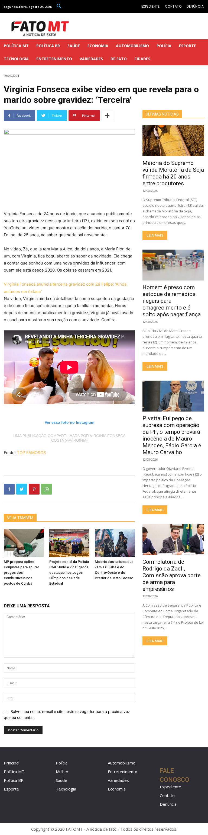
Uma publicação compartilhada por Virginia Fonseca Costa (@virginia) (69, 438)
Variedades (118, 780)
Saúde (61, 780)
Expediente (170, 786)
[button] (59, 6)
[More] (107, 115)
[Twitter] (21, 489)
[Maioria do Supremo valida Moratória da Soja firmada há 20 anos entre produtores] (173, 140)
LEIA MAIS (155, 235)
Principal (11, 763)
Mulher (62, 771)
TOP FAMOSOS (31, 452)
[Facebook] (9, 489)
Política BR (14, 780)
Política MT (14, 771)
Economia (117, 789)
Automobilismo (121, 763)
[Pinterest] (34, 489)
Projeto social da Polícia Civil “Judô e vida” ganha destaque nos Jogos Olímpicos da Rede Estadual (69, 572)
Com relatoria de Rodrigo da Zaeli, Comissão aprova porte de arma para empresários (171, 575)
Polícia (61, 763)
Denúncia (168, 804)
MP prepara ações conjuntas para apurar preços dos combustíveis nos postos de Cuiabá (21, 572)
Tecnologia (66, 789)
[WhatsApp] (46, 489)
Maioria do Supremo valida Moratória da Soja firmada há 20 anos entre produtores (173, 173)
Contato (167, 795)
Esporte (11, 789)
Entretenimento (122, 771)
